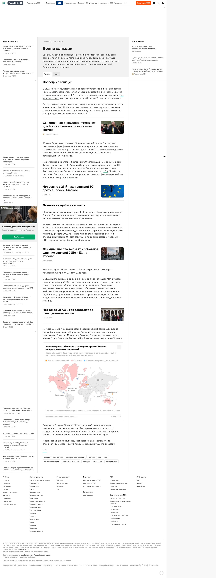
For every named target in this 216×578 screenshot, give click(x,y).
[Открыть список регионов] (154, 3)
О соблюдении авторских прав (42, 565)
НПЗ (106, 170)
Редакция (113, 486)
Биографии (7, 498)
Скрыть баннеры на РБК (91, 480)
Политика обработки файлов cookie (144, 565)
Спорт (5, 202)
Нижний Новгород (36, 504)
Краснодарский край (37, 501)
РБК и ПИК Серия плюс (11, 449)
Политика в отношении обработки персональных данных (105, 565)
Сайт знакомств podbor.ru (119, 515)
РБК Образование (9, 504)
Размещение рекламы (118, 489)
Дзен (58, 489)
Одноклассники (62, 483)
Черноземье (34, 519)
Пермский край (35, 507)
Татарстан (33, 513)
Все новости (9, 41)
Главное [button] (47, 74)
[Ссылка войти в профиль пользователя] (163, 3)
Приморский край (36, 531)
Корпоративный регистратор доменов (120, 502)
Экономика (7, 75)
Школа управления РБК (118, 524)
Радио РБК (13, 3)
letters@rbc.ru (23, 549)
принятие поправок (53, 110)
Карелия (33, 525)
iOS (138, 480)
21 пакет (82, 269)
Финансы (6, 495)
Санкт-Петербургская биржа (39, 555)
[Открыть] (19, 3)
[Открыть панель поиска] (158, 3)
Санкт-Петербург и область (40, 480)
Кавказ (32, 522)
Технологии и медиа (10, 492)
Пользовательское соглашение (68, 565)
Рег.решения (114, 509)
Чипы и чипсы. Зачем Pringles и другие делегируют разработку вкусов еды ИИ (147, 70)
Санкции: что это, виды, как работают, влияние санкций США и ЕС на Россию (71, 253)
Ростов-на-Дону (35, 510)
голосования (68, 113)
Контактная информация (118, 483)
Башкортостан (35, 492)
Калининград (34, 498)
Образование (137, 62)
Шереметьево (70, 177)
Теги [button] (44, 449)
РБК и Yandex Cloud (10, 304)
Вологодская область (37, 495)
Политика (6, 53)
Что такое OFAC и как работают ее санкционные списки (68, 311)
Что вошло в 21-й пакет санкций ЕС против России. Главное (68, 188)
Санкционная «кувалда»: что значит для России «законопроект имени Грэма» (69, 126)
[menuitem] (33, 3)
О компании (114, 480)
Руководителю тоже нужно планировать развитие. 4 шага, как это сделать (147, 58)
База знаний (47, 260)
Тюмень (32, 516)
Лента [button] (56, 74)
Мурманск (33, 528)
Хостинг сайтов (115, 506)
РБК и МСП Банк (8, 413)
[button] (154, 3)
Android (139, 483)
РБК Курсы (114, 521)
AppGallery (141, 486)
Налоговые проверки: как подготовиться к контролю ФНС (144, 47)
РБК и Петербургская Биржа (13, 252)
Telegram (59, 486)
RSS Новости (88, 495)
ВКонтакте (60, 480)
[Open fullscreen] (119, 347)
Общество (6, 265)
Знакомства (114, 512)
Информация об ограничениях (15, 565)
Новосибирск (35, 486)
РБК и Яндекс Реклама (11, 175)
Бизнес (5, 489)
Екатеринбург (35, 483)
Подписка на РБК (89, 483)
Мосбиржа (24, 555)
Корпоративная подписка (92, 486)
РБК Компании (137, 51)
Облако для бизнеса (117, 498)
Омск (32, 489)
